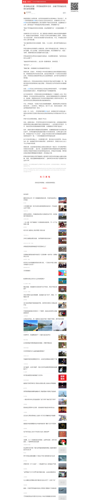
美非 (45, 111)
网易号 (29, 1)
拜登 (25, 22)
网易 (24, 2)
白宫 (29, 89)
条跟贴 (44, 188)
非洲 (34, 20)
